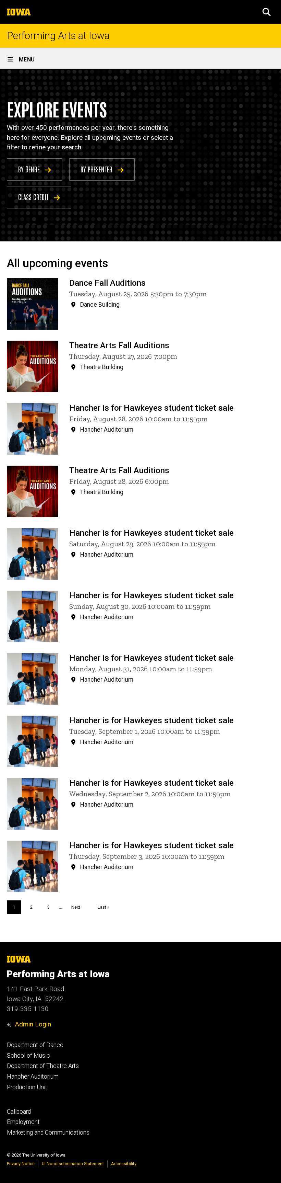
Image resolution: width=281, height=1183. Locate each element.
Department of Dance (35, 1045)
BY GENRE (29, 168)
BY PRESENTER (97, 168)
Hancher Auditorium (33, 1076)
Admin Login (33, 1024)
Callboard (19, 1111)
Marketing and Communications (48, 1132)
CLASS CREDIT (34, 196)
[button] (266, 12)
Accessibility (123, 1163)
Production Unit (27, 1087)
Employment (23, 1121)
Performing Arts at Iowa (58, 36)
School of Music (28, 1055)
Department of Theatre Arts (43, 1065)
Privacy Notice (21, 1163)
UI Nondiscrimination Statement (73, 1163)
